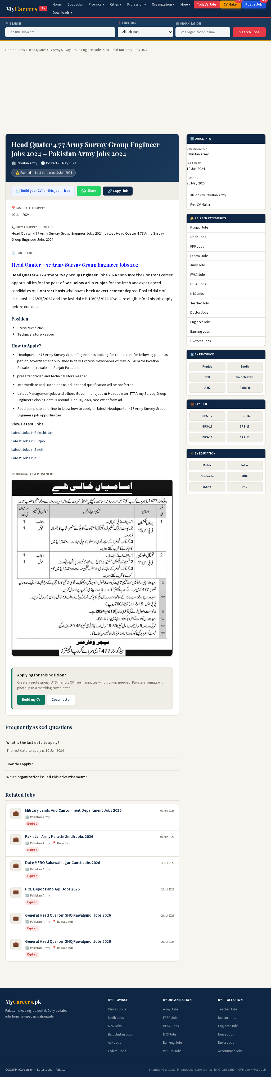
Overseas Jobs (200, 341)
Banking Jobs (200, 331)
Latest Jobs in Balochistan (32, 432)
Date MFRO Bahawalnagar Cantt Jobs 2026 (62, 863)
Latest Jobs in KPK (26, 458)
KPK (207, 377)
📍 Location (127, 23)
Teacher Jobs (199, 303)
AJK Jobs (114, 1042)
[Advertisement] (135, 93)
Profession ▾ (136, 4)
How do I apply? (19, 764)
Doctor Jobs (199, 312)
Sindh (245, 366)
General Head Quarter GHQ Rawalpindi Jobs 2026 (68, 915)
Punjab (207, 366)
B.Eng (207, 487)
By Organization (225, 1069)
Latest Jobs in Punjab (28, 441)
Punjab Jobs (199, 227)
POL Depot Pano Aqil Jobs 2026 (52, 889)
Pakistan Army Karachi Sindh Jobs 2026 (59, 836)
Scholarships (203, 1069)
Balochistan (244, 377)
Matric (207, 465)
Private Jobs (185, 1069)
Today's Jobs (206, 4)
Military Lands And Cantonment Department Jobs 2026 (73, 810)
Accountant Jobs (230, 1051)
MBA (245, 476)
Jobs (21, 50)
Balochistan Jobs (120, 1034)
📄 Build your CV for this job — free (43, 190)
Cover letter (61, 699)
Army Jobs (197, 265)
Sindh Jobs (198, 237)
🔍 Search (13, 24)
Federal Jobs (199, 256)
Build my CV (31, 699)
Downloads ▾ (62, 12)
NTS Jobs (197, 293)
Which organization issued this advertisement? (46, 777)
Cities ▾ (115, 4)
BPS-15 (245, 426)
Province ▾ (96, 4)
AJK (207, 388)
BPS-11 (245, 437)
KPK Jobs (197, 246)
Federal (245, 388)
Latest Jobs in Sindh (27, 449)
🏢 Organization (188, 24)
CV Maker (232, 4)
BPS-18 (207, 426)
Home (57, 4)
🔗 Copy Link (118, 191)
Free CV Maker (200, 204)
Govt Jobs (75, 4)
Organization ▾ (163, 4)
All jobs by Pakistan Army (208, 195)
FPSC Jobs (197, 274)
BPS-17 (207, 416)
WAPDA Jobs (172, 1051)
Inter (244, 465)
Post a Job (255, 4)
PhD (244, 487)
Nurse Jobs (226, 1034)
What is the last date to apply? (32, 742)
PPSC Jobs (198, 284)
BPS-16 (245, 416)
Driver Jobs (226, 1042)
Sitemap (154, 1069)
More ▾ (185, 4)
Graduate (207, 476)
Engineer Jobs (200, 322)
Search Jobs (249, 32)
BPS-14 (207, 437)
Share (91, 190)
